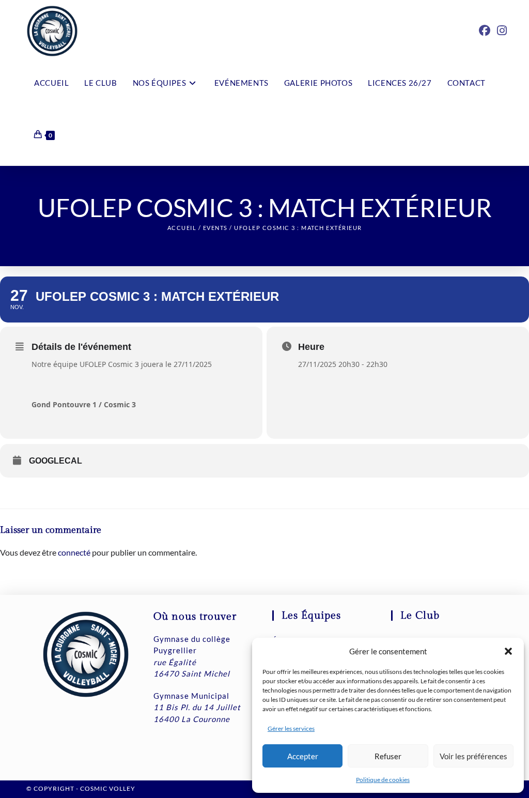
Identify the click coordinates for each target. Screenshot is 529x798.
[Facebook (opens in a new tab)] (484, 30)
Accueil (182, 227)
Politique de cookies (383, 780)
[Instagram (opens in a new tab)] (502, 30)
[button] (508, 651)
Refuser (388, 756)
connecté (74, 552)
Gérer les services (291, 728)
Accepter (302, 756)
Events (215, 227)
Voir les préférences (473, 756)
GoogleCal (55, 460)
